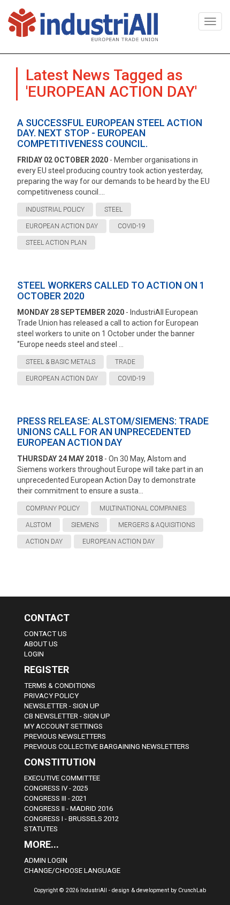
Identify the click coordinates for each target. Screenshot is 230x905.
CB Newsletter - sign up (67, 716)
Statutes (41, 829)
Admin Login (45, 860)
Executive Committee (62, 778)
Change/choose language (72, 871)
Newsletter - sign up (61, 706)
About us (41, 644)
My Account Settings (63, 726)
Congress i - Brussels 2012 (71, 819)
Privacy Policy (51, 696)
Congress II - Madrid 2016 (68, 809)
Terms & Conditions (59, 686)
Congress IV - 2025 (56, 788)
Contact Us (45, 634)
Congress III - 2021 (55, 798)
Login (34, 654)
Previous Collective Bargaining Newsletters (106, 746)
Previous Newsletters (65, 736)
